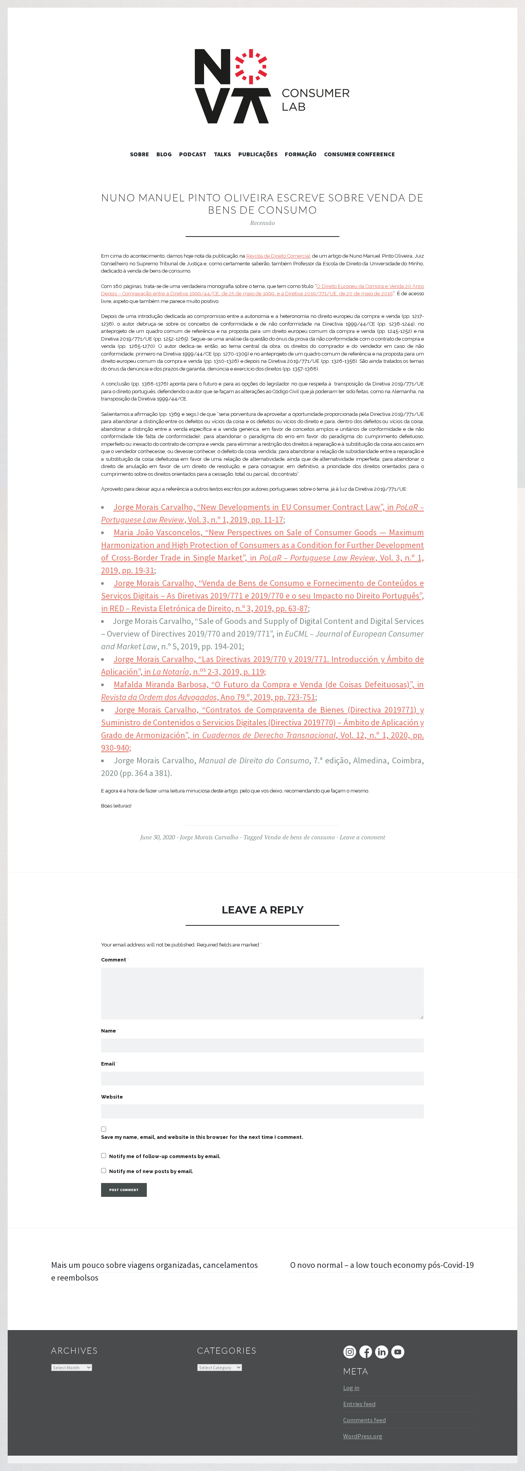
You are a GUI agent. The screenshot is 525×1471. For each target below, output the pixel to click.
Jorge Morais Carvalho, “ (157, 659)
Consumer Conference (359, 154)
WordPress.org (362, 1436)
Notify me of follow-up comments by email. (165, 1156)
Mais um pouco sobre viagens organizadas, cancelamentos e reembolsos (154, 1271)
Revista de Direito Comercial (278, 256)
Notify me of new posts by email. (151, 1171)
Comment (115, 960)
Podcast (192, 154)
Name (110, 1031)
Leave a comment (362, 837)
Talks (222, 154)
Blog (164, 154)
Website (112, 1097)
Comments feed (364, 1420)
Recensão (262, 222)
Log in (351, 1388)
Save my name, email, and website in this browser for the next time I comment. (202, 1137)
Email (109, 1064)
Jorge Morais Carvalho (209, 837)
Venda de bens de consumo (299, 837)
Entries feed (359, 1404)
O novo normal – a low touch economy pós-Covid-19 (382, 1264)
